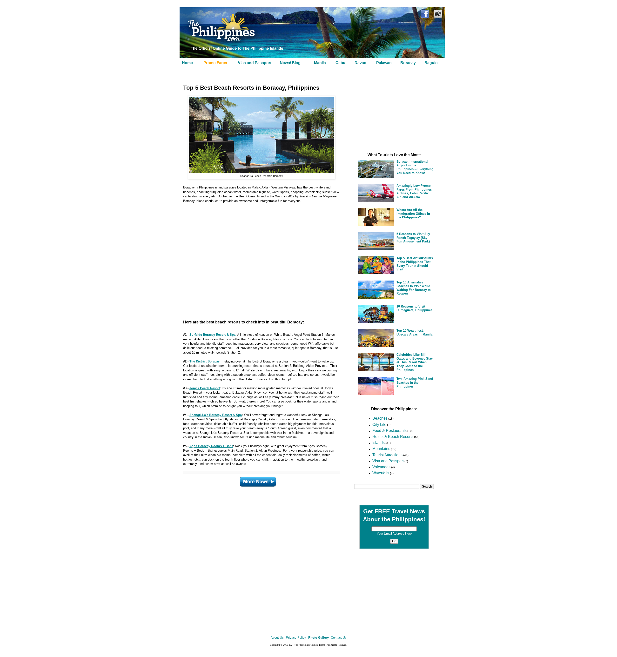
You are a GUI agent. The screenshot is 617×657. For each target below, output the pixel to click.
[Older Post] (258, 480)
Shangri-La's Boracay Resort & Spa (215, 415)
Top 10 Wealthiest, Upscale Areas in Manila (414, 332)
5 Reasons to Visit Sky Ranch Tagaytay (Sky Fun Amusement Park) (413, 237)
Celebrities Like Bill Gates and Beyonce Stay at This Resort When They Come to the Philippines (414, 362)
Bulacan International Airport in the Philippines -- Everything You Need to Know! (415, 167)
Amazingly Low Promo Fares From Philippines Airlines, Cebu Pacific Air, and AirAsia (414, 191)
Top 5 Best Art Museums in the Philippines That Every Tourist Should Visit (414, 263)
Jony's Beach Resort (204, 388)
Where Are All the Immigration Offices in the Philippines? (413, 213)
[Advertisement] (255, 259)
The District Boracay (204, 361)
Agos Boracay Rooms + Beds (211, 446)
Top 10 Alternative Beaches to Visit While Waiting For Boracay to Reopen (413, 288)
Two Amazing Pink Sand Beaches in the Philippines (414, 382)
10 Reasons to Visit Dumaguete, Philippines (414, 308)
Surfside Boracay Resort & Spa (212, 334)
